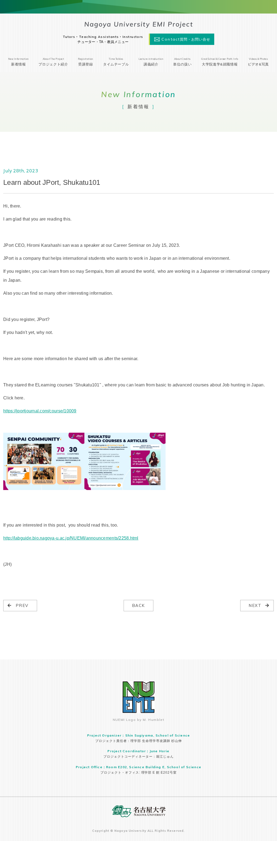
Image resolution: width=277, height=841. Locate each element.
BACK (138, 605)
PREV (22, 605)
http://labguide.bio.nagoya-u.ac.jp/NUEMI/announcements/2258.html (70, 538)
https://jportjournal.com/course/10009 (40, 410)
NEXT (255, 605)
